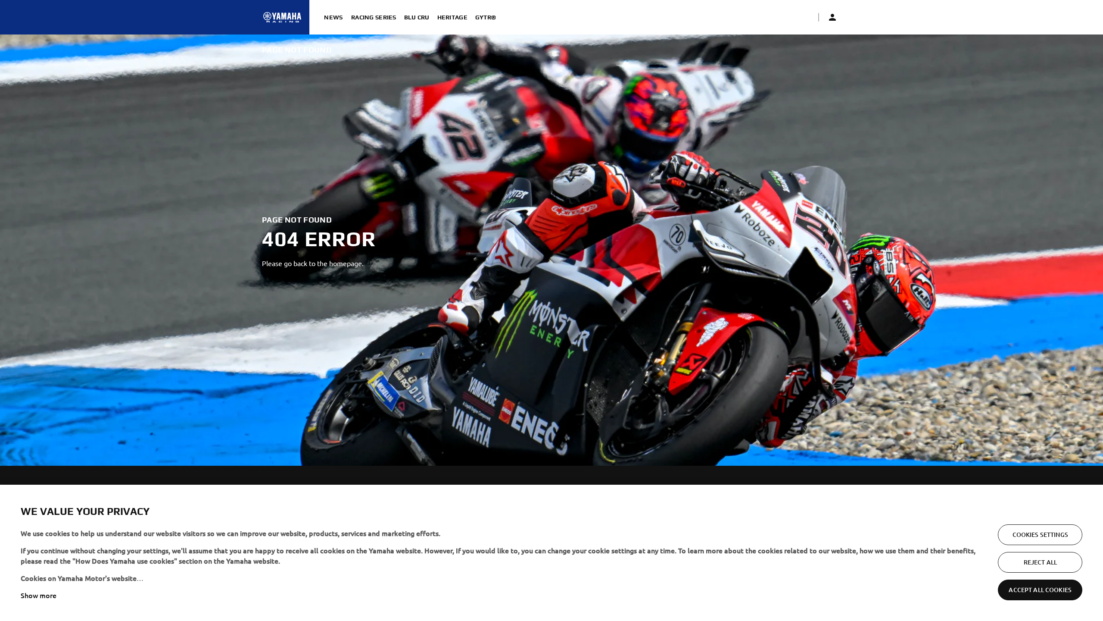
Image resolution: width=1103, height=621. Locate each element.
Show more (38, 595)
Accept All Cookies (1040, 590)
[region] (551, 553)
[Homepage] (282, 17)
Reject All (1040, 562)
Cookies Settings (1040, 534)
